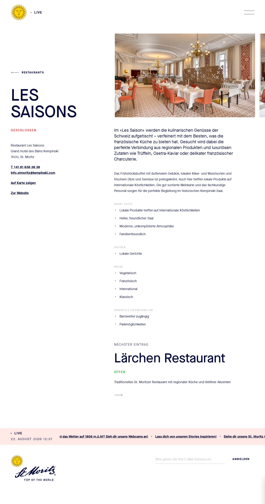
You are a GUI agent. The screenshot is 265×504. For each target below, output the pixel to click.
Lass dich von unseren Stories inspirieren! (179, 436)
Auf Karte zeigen (23, 183)
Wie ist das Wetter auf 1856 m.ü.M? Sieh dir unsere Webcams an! (93, 436)
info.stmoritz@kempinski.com (33, 173)
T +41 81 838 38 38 (25, 167)
